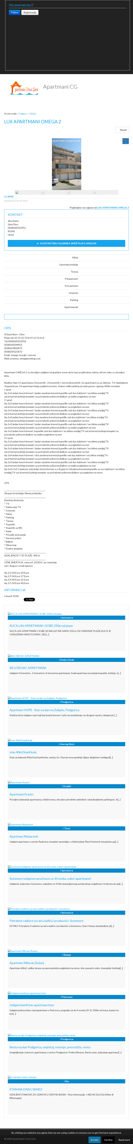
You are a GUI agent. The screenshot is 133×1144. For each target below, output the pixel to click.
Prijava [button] (14, 12)
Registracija (30, 12)
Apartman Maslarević (24, 836)
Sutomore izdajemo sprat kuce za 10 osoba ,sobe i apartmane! (50, 878)
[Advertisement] (67, 41)
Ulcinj (33, 113)
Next (123, 165)
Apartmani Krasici (21, 794)
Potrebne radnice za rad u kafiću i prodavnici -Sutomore (46, 921)
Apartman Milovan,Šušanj (27, 963)
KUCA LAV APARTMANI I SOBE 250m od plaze (41, 626)
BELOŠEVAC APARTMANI (28, 668)
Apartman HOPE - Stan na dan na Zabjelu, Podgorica (44, 710)
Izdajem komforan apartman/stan (32, 1005)
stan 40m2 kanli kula (23, 752)
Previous (9, 165)
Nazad (123, 129)
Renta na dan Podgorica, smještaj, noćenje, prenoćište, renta (50, 1047)
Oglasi (22, 113)
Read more (124, 1139)
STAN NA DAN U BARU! (26, 1089)
